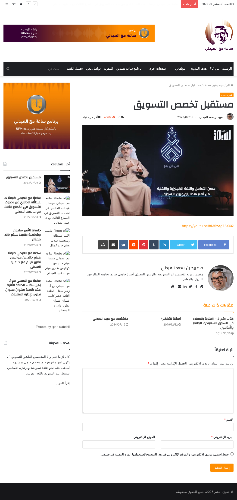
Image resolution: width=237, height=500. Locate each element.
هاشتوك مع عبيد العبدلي (110, 319)
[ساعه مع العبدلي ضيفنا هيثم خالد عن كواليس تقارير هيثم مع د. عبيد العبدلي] (57, 263)
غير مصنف (210, 85)
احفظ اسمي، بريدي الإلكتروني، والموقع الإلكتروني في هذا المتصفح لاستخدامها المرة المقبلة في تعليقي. (165, 454)
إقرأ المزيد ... (61, 383)
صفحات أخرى (157, 68)
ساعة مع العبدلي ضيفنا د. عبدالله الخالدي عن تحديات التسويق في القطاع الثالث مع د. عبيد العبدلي (22, 205)
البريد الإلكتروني (222, 437)
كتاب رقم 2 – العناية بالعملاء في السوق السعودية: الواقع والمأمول (213, 323)
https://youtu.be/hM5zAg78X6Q (208, 226)
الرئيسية (225, 85)
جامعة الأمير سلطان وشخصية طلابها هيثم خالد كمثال (145, 4)
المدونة (108, 68)
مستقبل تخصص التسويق (23, 177)
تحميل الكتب (75, 68)
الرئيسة (227, 68)
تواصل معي (93, 68)
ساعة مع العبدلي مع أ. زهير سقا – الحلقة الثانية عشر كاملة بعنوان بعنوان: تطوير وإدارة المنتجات (23, 287)
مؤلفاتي (180, 68)
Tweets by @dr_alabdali (53, 327)
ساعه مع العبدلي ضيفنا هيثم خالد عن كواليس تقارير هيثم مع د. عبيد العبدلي (24, 260)
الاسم (229, 419)
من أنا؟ (214, 68)
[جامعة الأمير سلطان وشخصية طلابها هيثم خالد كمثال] (57, 238)
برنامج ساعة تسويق (128, 68)
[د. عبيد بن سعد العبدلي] (219, 35)
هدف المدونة (198, 68)
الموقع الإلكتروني (144, 437)
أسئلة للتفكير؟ (171, 319)
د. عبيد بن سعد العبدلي (212, 117)
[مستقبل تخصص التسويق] (57, 184)
